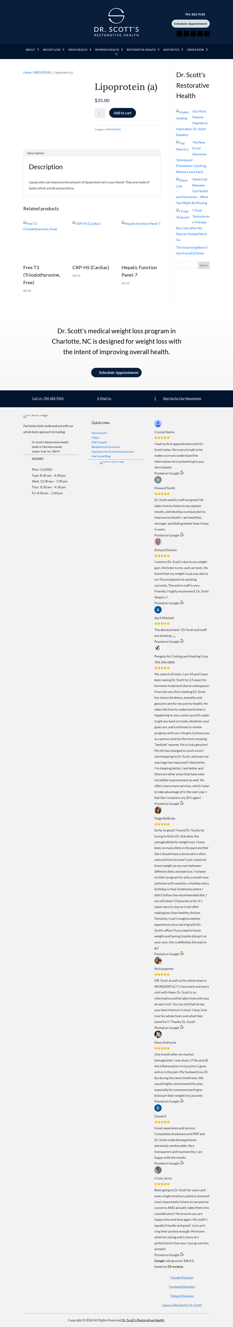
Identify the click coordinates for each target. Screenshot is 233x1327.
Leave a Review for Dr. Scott (182, 1305)
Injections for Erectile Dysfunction (113, 451)
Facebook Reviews (182, 1287)
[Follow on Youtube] (200, 33)
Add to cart (123, 113)
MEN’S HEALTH (77, 49)
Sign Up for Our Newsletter (182, 398)
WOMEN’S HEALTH (107, 49)
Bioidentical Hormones (106, 447)
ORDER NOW (195, 49)
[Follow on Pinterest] (193, 33)
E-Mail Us (104, 398)
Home (27, 72)
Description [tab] (35, 153)
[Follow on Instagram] (207, 33)
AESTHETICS (171, 49)
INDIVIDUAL (43, 72)
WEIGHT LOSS (52, 49)
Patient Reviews (182, 1296)
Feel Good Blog (101, 456)
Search (204, 265)
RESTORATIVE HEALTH (141, 49)
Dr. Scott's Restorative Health (143, 1320)
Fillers (95, 437)
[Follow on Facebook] (179, 33)
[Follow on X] (186, 33)
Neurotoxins (99, 433)
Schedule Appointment (190, 23)
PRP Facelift (99, 442)
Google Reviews (182, 1278)
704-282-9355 (53, 398)
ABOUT (30, 49)
